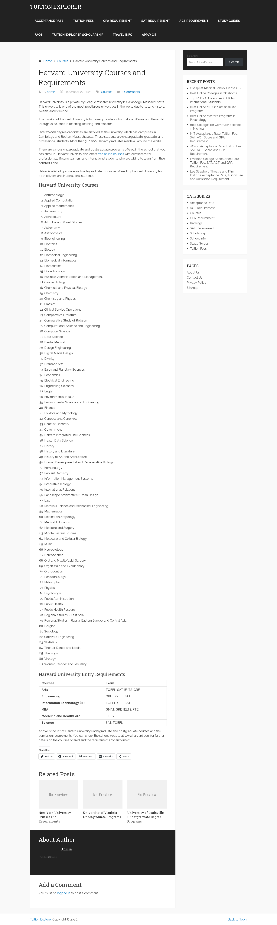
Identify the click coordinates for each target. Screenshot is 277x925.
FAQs (39, 34)
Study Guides (229, 21)
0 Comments (131, 92)
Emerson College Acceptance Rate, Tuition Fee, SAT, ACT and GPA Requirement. (215, 162)
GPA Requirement (117, 21)
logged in (63, 893)
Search (192, 56)
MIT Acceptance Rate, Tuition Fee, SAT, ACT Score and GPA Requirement (214, 137)
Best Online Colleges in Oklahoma (213, 93)
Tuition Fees (83, 21)
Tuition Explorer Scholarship (77, 34)
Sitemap (192, 288)
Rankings (196, 223)
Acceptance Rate (49, 21)
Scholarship (198, 233)
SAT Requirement (155, 21)
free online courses (111, 154)
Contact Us (194, 277)
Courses (106, 92)
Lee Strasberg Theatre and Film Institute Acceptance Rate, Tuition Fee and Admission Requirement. (216, 175)
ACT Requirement (193, 21)
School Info (198, 238)
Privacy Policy (196, 282)
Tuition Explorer (55, 6)
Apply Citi (149, 34)
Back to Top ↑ (237, 919)
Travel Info (122, 34)
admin (51, 92)
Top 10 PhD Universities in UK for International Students (212, 100)
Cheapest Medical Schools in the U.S (215, 88)
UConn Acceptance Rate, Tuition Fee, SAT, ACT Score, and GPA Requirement (216, 150)
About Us (193, 272)
